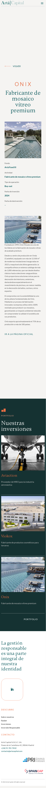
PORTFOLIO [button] (31, 619)
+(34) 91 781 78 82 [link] (8, 748)
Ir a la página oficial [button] (19, 334)
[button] (42, 3)
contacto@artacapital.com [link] (11, 751)
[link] (12, 3)
